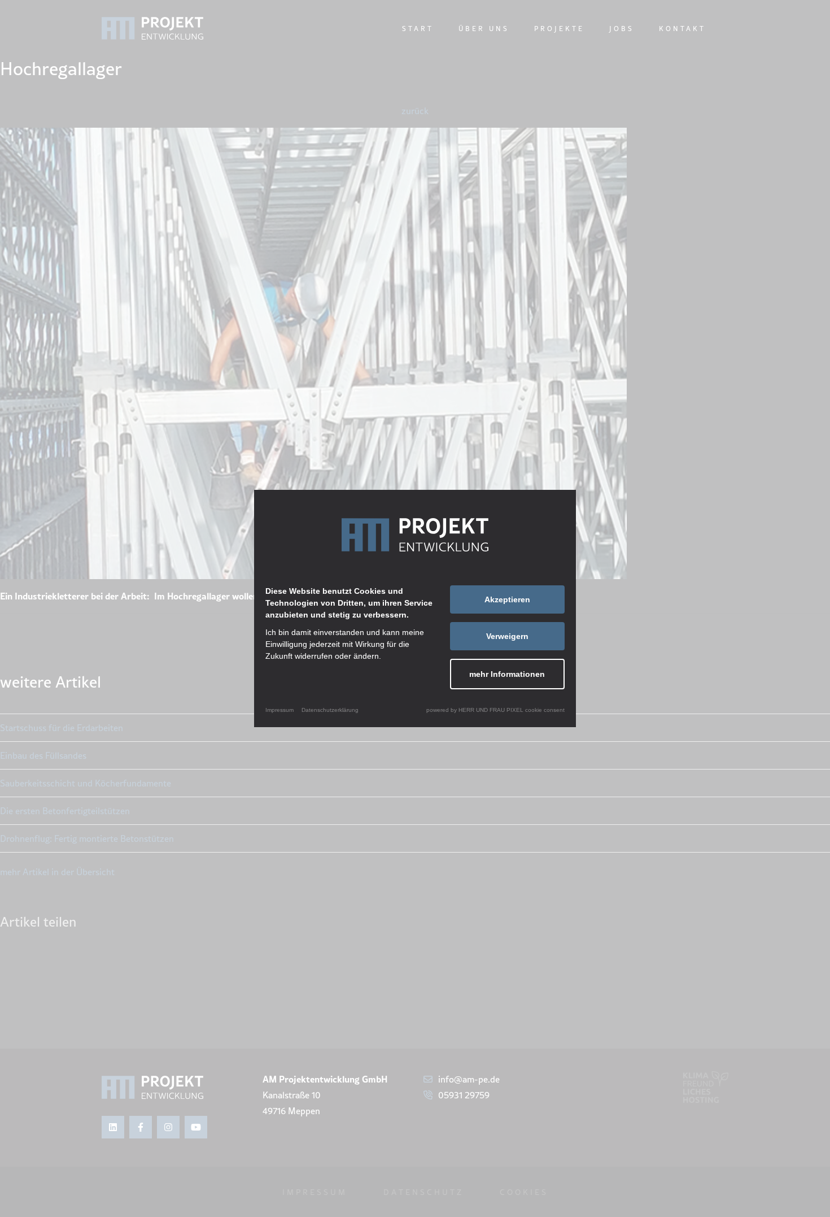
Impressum (279, 710)
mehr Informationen (507, 674)
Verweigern (507, 636)
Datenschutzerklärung (330, 710)
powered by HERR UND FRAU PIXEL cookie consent (495, 710)
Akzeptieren (507, 599)
